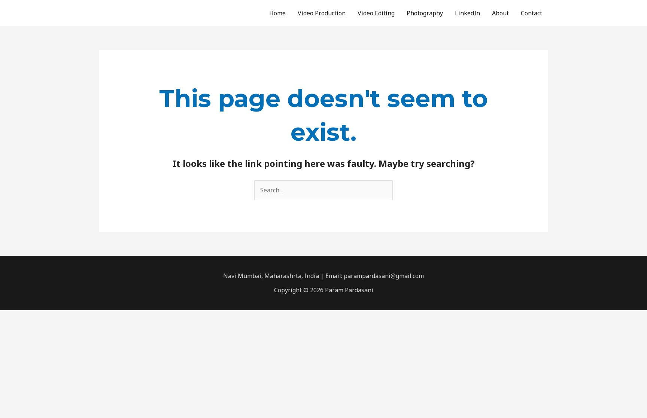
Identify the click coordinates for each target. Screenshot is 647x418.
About (500, 13)
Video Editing (376, 13)
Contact (531, 13)
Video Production (322, 13)
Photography (425, 13)
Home (277, 13)
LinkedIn (467, 13)
